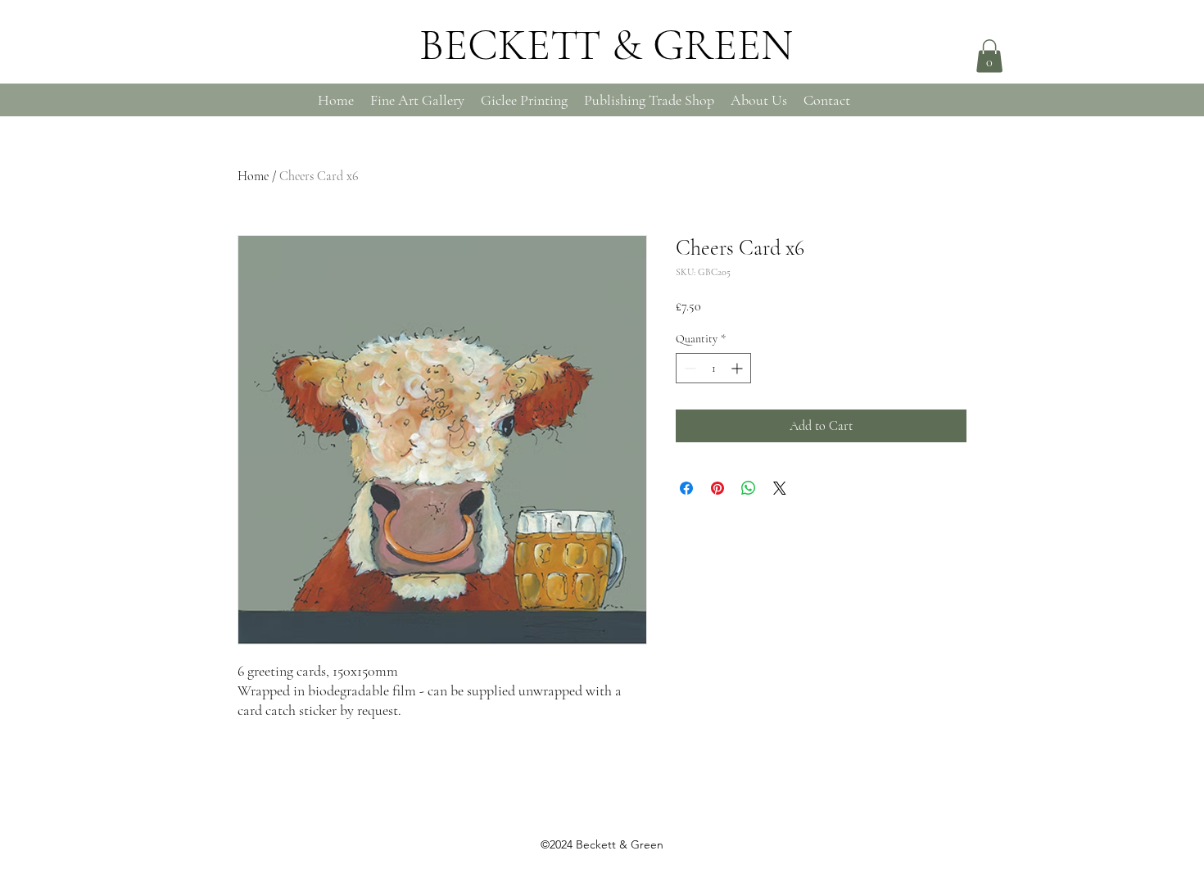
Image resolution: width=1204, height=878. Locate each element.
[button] (989, 56)
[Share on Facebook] (686, 488)
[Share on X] (780, 488)
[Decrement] (688, 368)
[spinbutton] (713, 368)
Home (253, 176)
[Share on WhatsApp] (748, 488)
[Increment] (738, 368)
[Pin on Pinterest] (717, 488)
